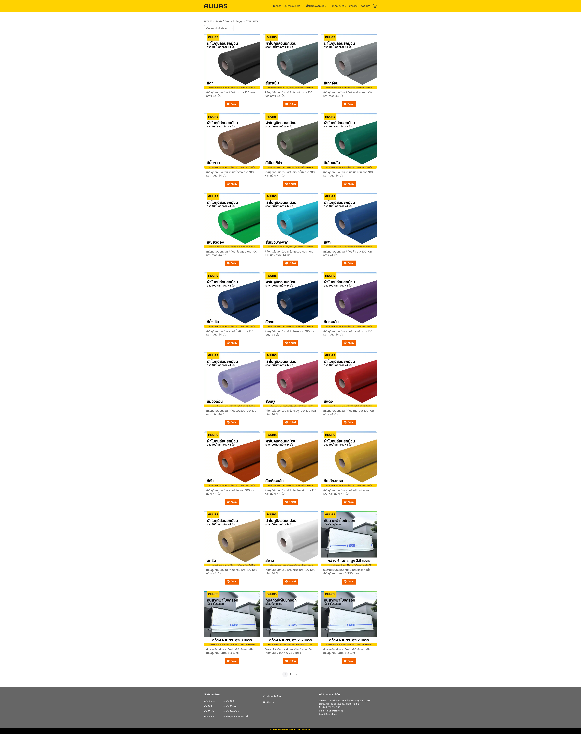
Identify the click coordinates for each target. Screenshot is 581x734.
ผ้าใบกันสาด (209, 701)
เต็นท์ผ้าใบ (208, 706)
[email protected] (334, 710)
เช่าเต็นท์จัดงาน (230, 706)
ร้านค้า (218, 21)
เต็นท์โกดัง (209, 711)
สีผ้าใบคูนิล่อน (339, 6)
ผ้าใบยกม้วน (209, 716)
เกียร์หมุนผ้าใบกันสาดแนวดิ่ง (236, 716)
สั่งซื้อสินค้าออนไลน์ (316, 6)
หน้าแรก (277, 6)
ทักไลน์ (233, 104)
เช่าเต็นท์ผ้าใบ (229, 701)
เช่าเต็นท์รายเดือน (231, 711)
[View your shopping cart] (375, 6)
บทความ (353, 6)
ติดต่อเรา (365, 6)
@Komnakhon (330, 714)
